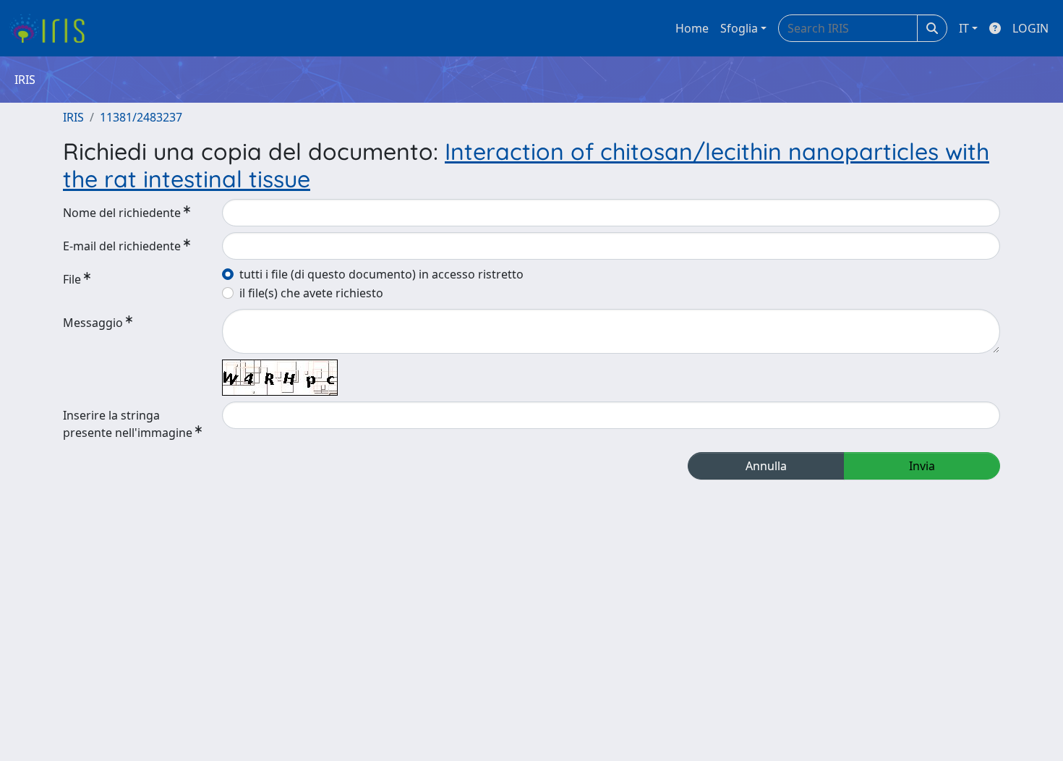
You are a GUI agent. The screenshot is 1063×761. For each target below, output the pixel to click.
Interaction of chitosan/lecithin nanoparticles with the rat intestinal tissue (526, 165)
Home (692, 28)
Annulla (766, 466)
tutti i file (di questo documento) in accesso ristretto (381, 274)
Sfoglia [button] (739, 28)
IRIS (73, 117)
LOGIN (1030, 28)
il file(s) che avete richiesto (311, 293)
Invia (922, 466)
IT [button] (964, 28)
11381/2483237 (141, 117)
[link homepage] (52, 28)
